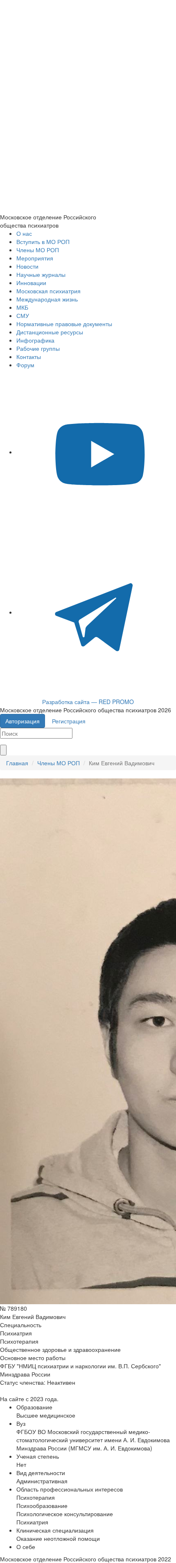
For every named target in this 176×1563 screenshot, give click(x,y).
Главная (17, 763)
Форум (25, 365)
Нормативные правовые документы (64, 324)
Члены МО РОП (37, 250)
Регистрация (69, 721)
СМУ (22, 315)
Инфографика (35, 340)
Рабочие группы (38, 348)
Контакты (28, 356)
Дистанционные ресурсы (49, 332)
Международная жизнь (47, 299)
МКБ (22, 307)
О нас (24, 233)
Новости (27, 266)
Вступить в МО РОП (43, 241)
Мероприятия (34, 258)
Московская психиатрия (48, 291)
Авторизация (22, 721)
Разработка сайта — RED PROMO (88, 701)
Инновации (31, 283)
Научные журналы (40, 274)
